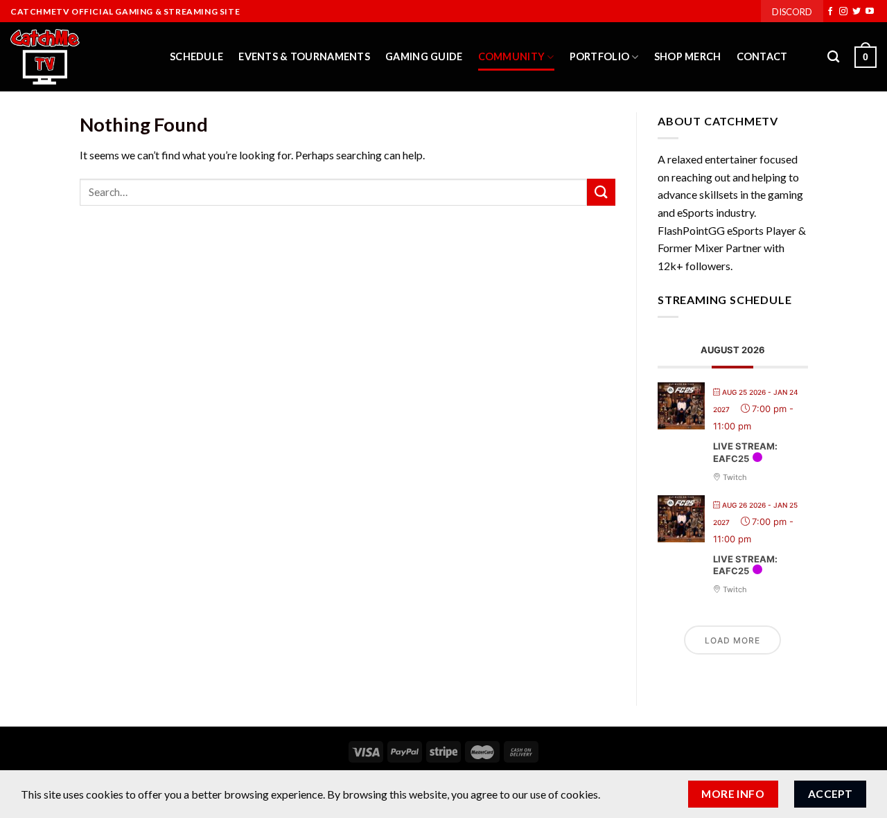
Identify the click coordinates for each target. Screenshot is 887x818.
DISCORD (792, 11)
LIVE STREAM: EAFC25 (745, 453)
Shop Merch (687, 56)
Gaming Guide (423, 56)
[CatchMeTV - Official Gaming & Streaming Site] (79, 56)
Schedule (196, 56)
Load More (732, 640)
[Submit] (601, 192)
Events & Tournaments (304, 56)
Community (511, 56)
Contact (762, 56)
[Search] (833, 57)
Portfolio (600, 56)
